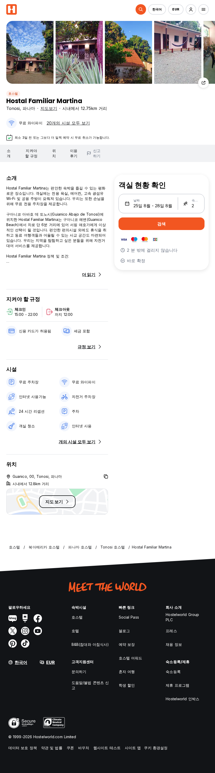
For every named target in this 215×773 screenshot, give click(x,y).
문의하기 (79, 671)
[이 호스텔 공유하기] (203, 82)
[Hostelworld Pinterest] (12, 643)
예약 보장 (127, 644)
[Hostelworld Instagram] (25, 631)
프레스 (171, 631)
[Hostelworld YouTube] (38, 631)
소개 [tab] (8, 153)
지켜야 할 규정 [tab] (31, 153)
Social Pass (129, 617)
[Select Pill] (141, 9)
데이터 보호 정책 (22, 748)
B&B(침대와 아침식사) (90, 644)
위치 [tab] (54, 153)
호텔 (75, 631)
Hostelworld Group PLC (182, 617)
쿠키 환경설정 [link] (156, 748)
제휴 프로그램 (177, 685)
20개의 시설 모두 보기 (68, 123)
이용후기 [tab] (73, 153)
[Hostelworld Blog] (12, 618)
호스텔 (13, 94)
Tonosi (13, 108)
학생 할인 (127, 685)
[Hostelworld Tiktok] (25, 643)
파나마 (29, 108)
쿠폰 (70, 748)
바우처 (83, 748)
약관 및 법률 (51, 748)
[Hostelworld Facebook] (38, 618)
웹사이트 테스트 (107, 748)
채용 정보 (174, 644)
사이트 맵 (133, 748)
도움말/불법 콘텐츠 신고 (90, 685)
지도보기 (48, 108)
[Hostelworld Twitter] (12, 631)
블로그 (124, 631)
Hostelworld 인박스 (182, 699)
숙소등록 (173, 671)
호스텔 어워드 (130, 658)
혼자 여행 (127, 671)
